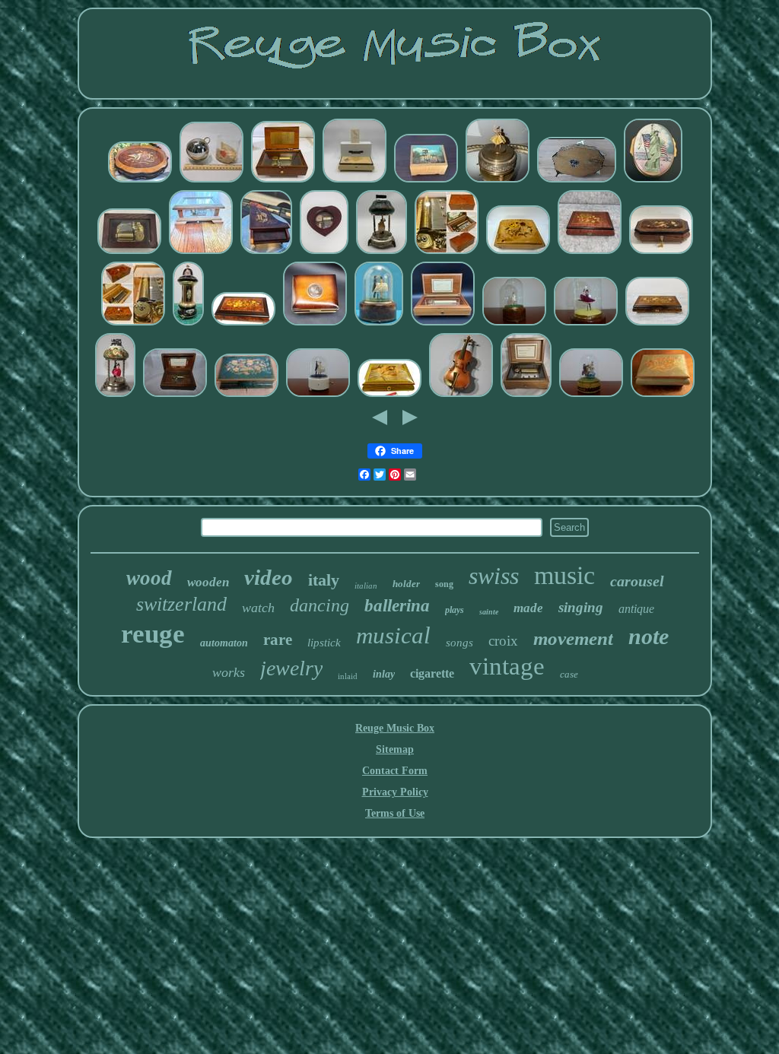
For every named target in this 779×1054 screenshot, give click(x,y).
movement (573, 638)
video (268, 577)
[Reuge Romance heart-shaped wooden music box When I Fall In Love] (324, 253)
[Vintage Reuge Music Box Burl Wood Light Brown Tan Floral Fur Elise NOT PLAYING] (518, 253)
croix (503, 641)
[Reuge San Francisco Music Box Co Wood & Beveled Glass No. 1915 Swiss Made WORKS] (201, 253)
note (648, 636)
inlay (384, 674)
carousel (637, 581)
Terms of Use (394, 813)
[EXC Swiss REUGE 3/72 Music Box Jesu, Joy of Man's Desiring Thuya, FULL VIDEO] (133, 324)
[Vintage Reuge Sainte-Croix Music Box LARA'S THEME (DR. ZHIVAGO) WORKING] (175, 396)
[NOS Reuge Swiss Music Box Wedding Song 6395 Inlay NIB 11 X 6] (354, 181)
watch (258, 607)
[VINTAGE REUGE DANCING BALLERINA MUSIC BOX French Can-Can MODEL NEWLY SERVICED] (586, 324)
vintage (507, 666)
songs (459, 643)
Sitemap (395, 749)
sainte (488, 612)
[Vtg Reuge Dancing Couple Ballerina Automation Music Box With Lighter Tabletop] (115, 396)
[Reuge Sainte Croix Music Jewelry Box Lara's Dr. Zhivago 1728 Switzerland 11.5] (657, 324)
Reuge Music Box (394, 728)
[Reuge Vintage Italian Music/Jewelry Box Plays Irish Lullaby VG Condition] (662, 396)
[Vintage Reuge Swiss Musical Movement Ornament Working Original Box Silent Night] (211, 181)
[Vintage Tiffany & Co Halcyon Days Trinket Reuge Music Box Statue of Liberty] (653, 181)
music (564, 575)
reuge (153, 634)
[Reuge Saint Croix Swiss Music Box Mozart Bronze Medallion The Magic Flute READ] (315, 324)
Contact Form (395, 770)
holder (406, 583)
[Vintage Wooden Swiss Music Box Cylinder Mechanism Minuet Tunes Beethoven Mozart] (526, 396)
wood (149, 578)
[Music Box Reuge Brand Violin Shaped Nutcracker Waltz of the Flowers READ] (461, 396)
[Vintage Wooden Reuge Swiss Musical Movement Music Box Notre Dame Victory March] (426, 181)
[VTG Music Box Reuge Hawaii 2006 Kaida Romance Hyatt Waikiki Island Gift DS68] (283, 181)
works (228, 672)
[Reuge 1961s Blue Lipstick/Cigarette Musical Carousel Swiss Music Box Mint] (188, 324)
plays (454, 610)
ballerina (397, 605)
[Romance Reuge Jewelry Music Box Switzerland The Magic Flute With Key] (589, 253)
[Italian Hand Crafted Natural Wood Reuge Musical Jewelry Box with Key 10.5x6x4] (246, 396)
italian (366, 585)
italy (323, 579)
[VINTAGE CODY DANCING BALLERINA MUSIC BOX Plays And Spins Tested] (497, 181)
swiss (494, 575)
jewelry (291, 668)
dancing (319, 605)
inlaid (348, 676)
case (569, 674)
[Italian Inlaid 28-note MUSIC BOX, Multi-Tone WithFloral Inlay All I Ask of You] (243, 324)
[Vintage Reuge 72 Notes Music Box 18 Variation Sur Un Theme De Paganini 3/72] (443, 324)
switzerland (181, 604)
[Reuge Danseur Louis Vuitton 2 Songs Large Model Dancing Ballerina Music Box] (591, 396)
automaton (224, 643)
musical (393, 635)
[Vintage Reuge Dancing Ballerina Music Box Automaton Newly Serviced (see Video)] (514, 324)
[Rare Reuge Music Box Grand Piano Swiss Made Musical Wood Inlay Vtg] (266, 253)
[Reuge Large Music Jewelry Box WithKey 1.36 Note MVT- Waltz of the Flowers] (661, 253)
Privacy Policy (395, 792)
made (528, 608)
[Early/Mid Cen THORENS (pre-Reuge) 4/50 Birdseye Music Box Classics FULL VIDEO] (446, 253)
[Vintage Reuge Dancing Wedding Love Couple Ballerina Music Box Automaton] (318, 396)
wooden (208, 582)
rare (277, 639)
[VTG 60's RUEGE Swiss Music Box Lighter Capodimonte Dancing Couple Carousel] (381, 253)
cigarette (432, 673)
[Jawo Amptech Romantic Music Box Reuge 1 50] (576, 181)
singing (580, 607)
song (444, 584)
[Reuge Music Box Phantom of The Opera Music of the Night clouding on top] (140, 181)
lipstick (324, 643)
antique (636, 608)
